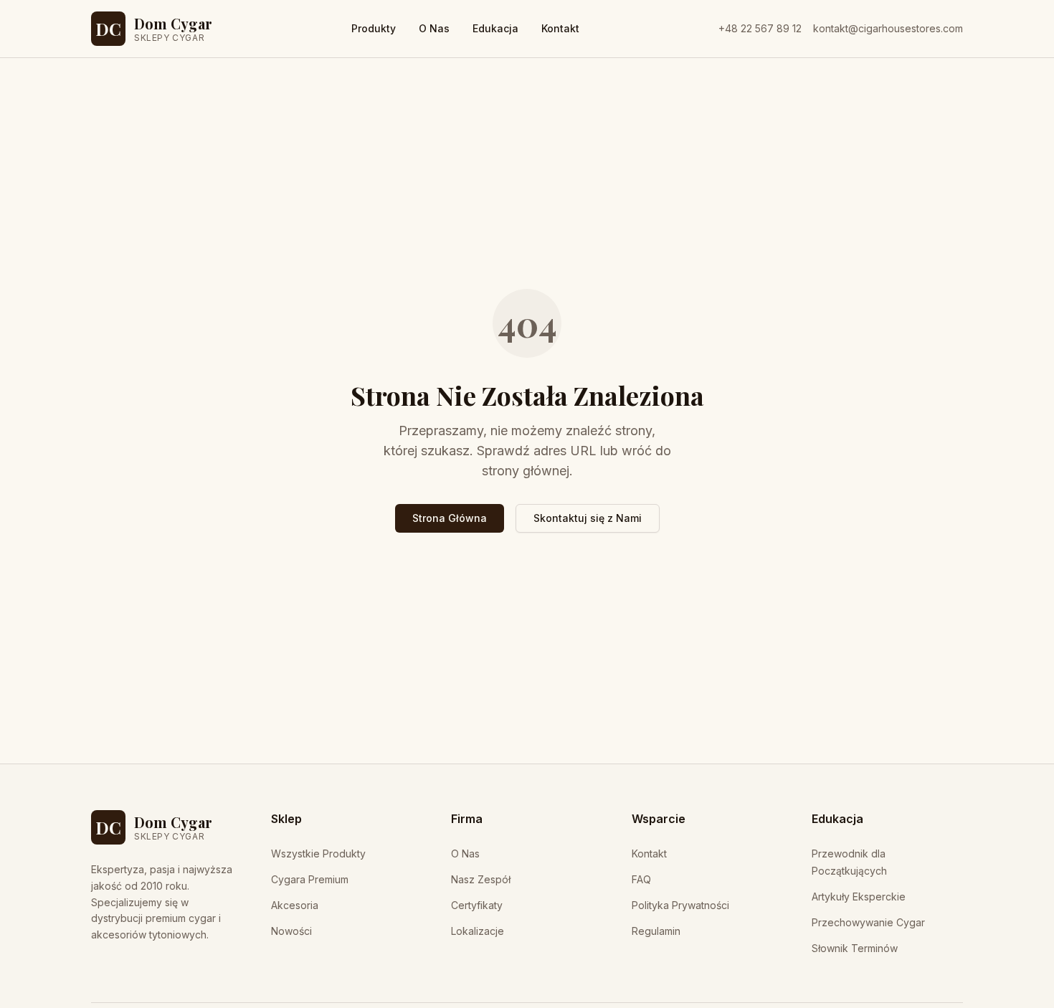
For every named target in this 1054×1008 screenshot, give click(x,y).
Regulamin (656, 931)
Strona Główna (449, 518)
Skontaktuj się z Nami (587, 518)
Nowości (291, 931)
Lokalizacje (477, 931)
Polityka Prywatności (680, 905)
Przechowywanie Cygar (868, 922)
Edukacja (495, 28)
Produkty (373, 28)
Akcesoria (294, 905)
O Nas (434, 28)
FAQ (641, 879)
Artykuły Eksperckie (859, 896)
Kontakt (560, 28)
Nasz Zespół (481, 879)
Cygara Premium (309, 879)
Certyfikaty (477, 905)
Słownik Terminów (855, 948)
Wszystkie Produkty (318, 853)
